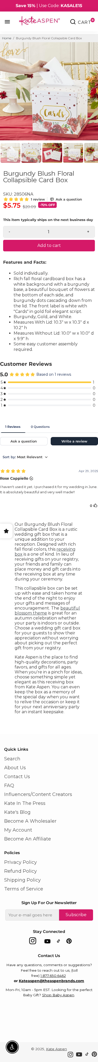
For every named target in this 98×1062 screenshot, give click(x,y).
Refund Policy (20, 871)
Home (6, 38)
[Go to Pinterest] (69, 942)
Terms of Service (23, 889)
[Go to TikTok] (58, 942)
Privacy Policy (20, 862)
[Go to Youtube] (47, 942)
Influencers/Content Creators (38, 794)
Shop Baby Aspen (58, 995)
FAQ (9, 785)
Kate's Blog (17, 812)
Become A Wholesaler (30, 821)
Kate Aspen (56, 1049)
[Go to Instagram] (32, 942)
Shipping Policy (22, 880)
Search (12, 759)
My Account (18, 830)
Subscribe (76, 914)
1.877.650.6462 (53, 976)
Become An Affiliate (27, 839)
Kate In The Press (24, 803)
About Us (15, 768)
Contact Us (17, 776)
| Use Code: (49, 5)
